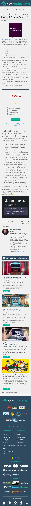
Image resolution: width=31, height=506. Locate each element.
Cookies (19, 434)
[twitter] (24, 223)
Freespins (5, 439)
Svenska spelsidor (7, 444)
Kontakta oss (20, 442)
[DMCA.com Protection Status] (22, 420)
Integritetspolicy (21, 439)
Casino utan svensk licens (7, 447)
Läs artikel (6, 291)
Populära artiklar (7, 430)
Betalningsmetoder (21, 445)
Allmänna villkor (21, 437)
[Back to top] (26, 498)
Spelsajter (5, 440)
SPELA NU (15, 119)
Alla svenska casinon (8, 436)
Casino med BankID (8, 450)
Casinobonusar (6, 437)
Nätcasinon (6, 434)
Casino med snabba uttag (8, 452)
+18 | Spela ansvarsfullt (11, 124)
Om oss (18, 436)
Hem (2, 9)
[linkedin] (28, 223)
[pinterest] (26, 223)
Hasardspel (5, 442)
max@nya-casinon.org (19, 251)
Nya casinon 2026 (7, 433)
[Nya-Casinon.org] (15, 3)
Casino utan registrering (9, 445)
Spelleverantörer (21, 444)
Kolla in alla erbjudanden (9, 392)
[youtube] (17, 426)
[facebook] (23, 223)
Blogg (6, 9)
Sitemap (19, 440)
